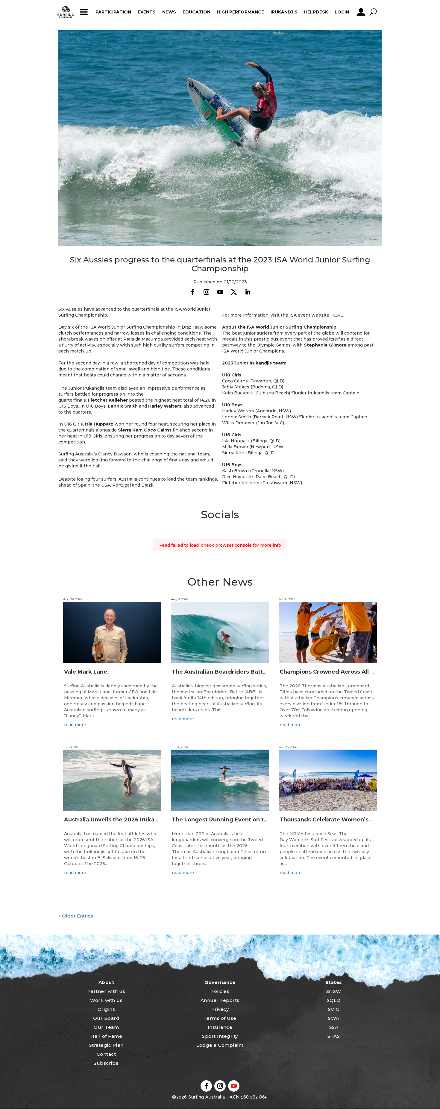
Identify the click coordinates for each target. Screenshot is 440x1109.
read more (75, 724)
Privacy (220, 1009)
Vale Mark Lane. (86, 672)
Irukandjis (284, 12)
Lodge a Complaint (220, 1045)
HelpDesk (316, 12)
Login (342, 12)
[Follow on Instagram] (206, 292)
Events (147, 12)
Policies (219, 991)
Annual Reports (220, 1000)
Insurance (220, 1027)
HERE (336, 315)
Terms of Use (220, 1018)
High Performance (240, 12)
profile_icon (361, 12)
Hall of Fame (106, 1036)
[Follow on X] (233, 292)
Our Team (106, 1027)
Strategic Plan (106, 1045)
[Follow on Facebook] (192, 292)
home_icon (66, 12)
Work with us (106, 1000)
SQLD (334, 1000)
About (106, 982)
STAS (333, 1036)
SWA (333, 1018)
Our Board (106, 1018)
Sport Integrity (220, 1036)
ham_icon (83, 12)
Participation (113, 12)
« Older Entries (75, 916)
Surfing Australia (206, 1097)
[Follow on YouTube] (220, 292)
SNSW (333, 991)
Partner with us (106, 991)
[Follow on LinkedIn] (247, 292)
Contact (106, 1054)
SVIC (333, 1009)
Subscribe (106, 1063)
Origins (106, 1009)
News (169, 12)
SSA (334, 1027)
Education (196, 12)
